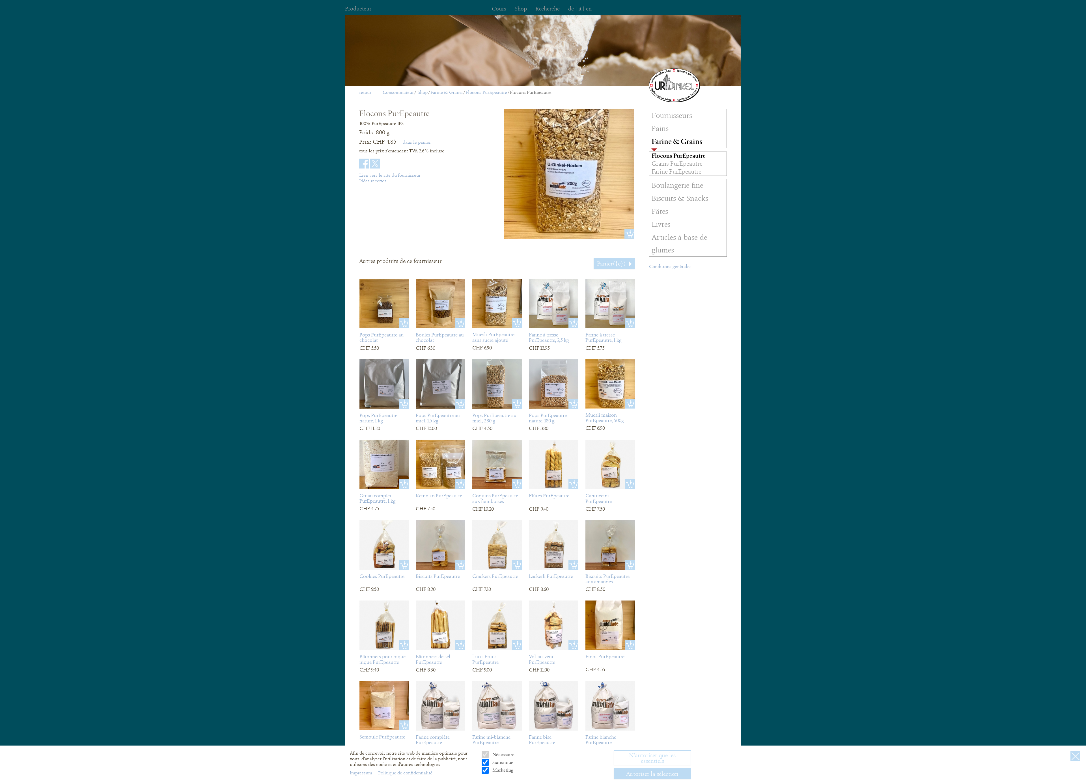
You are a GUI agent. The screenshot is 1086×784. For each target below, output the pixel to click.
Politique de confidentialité (405, 773)
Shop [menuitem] (521, 8)
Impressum (361, 773)
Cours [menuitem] (499, 8)
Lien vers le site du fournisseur (390, 175)
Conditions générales (670, 266)
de (571, 8)
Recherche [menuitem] (547, 8)
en (589, 8)
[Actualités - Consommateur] (674, 85)
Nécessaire (502, 754)
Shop (423, 92)
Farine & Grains (446, 92)
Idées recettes (372, 180)
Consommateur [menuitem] (398, 92)
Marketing (502, 770)
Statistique (502, 762)
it (579, 8)
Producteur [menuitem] (358, 8)
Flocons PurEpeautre (486, 92)
